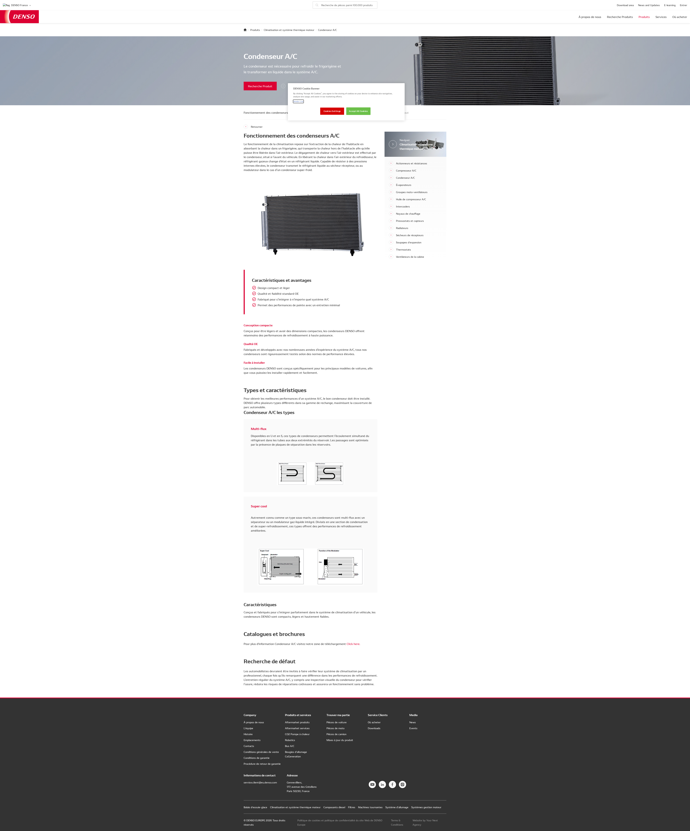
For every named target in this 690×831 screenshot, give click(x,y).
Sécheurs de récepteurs (410, 235)
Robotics (290, 740)
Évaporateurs (403, 185)
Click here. (353, 644)
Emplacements (252, 740)
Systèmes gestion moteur (426, 807)
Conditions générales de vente (261, 752)
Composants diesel (334, 807)
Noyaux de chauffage (408, 213)
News (412, 722)
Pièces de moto (335, 728)
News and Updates (649, 5)
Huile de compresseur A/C (411, 199)
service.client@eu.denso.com (260, 782)
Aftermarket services (297, 728)
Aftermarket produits (297, 722)
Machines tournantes (370, 807)
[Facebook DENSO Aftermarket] (392, 784)
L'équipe (248, 728)
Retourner (257, 126)
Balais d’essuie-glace (255, 807)
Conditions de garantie (257, 758)
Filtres (351, 807)
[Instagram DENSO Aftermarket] (402, 784)
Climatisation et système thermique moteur (289, 30)
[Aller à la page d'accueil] (245, 29)
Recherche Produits (620, 16)
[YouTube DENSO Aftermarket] (372, 784)
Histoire (248, 734)
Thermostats (403, 249)
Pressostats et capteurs (410, 221)
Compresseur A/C (406, 170)
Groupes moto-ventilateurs (411, 192)
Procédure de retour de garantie (262, 763)
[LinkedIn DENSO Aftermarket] (382, 784)
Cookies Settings (332, 111)
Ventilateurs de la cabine (410, 256)
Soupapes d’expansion (408, 242)
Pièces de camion (336, 734)
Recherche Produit (260, 86)
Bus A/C (289, 746)
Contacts (249, 746)
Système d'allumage (396, 807)
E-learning (670, 5)
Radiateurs (402, 228)
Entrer (683, 5)
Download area (625, 5)
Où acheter (679, 16)
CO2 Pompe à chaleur (297, 734)
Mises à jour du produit (339, 740)
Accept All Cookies (358, 111)
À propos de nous (590, 16)
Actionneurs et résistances (411, 163)
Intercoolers (403, 206)
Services (661, 16)
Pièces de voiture (336, 722)
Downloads (374, 728)
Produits (644, 16)
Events (413, 728)
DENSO (19, 16)
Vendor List (298, 101)
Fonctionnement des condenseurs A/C (269, 112)
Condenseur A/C (405, 177)
